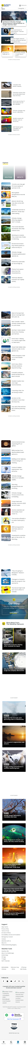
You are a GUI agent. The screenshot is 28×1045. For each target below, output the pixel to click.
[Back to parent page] (3, 7)
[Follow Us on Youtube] (11, 981)
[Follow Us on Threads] (19, 981)
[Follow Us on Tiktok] (15, 981)
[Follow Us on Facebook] (3, 981)
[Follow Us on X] (23, 981)
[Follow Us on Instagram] (7, 981)
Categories (21, 8)
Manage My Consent (7, 937)
